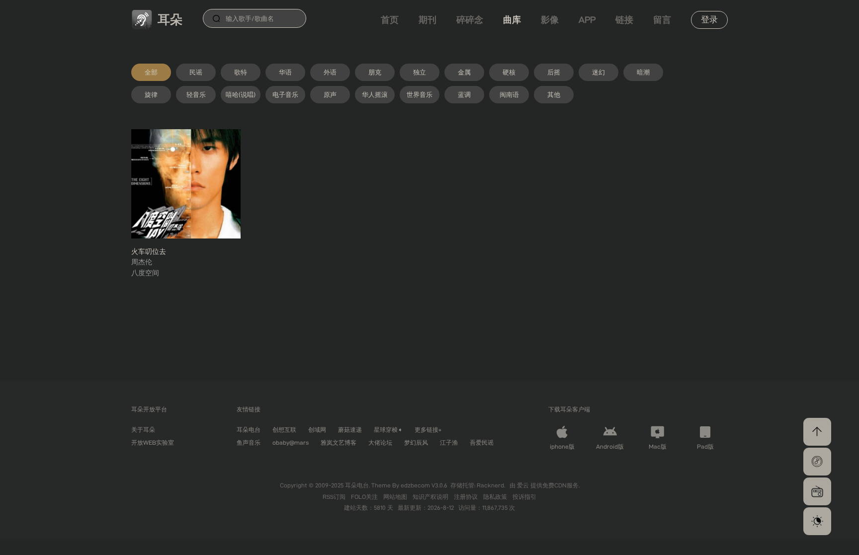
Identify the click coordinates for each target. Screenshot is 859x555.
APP (587, 19)
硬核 (509, 72)
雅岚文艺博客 (338, 442)
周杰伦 (141, 262)
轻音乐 (196, 94)
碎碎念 (469, 19)
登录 (709, 19)
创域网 (317, 429)
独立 (419, 72)
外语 (330, 72)
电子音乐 (285, 94)
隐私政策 (496, 496)
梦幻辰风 (416, 442)
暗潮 (643, 72)
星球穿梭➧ (388, 429)
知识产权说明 (431, 496)
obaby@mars (290, 442)
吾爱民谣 (482, 442)
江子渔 (449, 442)
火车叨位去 (148, 251)
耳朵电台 (248, 429)
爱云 (523, 485)
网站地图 (396, 496)
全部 (151, 72)
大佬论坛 (380, 442)
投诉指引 (524, 496)
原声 (330, 94)
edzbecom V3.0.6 (424, 485)
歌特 (240, 72)
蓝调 (464, 94)
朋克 (374, 72)
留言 (662, 19)
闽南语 (509, 94)
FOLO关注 (365, 496)
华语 (285, 72)
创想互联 (284, 429)
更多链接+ (428, 429)
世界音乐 (419, 94)
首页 (390, 19)
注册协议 (466, 496)
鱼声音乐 (248, 442)
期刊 (427, 19)
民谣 (195, 72)
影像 (550, 19)
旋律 (151, 94)
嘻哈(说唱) (241, 94)
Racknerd (490, 485)
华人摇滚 (375, 94)
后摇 (553, 72)
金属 (464, 72)
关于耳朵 (143, 429)
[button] (817, 462)
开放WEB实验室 (152, 442)
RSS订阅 (335, 496)
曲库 (512, 19)
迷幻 (598, 72)
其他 (553, 94)
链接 (624, 19)
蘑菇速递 (350, 429)
